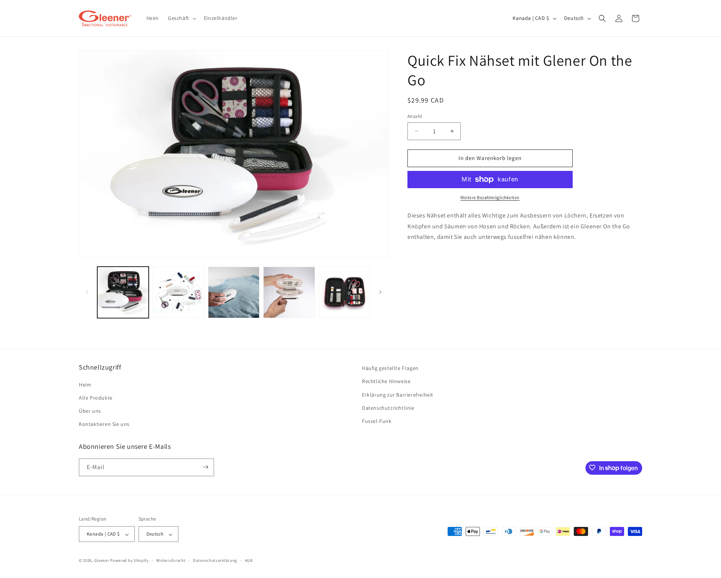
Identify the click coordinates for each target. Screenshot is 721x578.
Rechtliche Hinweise (386, 381)
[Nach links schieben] (87, 292)
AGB (249, 560)
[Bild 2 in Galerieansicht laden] (178, 292)
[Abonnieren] (205, 467)
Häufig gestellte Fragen (390, 368)
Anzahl (414, 116)
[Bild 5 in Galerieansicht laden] (344, 292)
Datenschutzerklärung (215, 560)
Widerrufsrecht (171, 560)
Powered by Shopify (129, 560)
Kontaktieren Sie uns (104, 424)
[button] (181, 18)
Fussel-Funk (377, 420)
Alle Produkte (96, 397)
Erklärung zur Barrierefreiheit (397, 394)
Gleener (101, 560)
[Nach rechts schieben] (380, 292)
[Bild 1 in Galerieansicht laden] (123, 292)
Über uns (90, 410)
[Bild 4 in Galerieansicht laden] (289, 292)
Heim (85, 384)
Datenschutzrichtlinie (388, 407)
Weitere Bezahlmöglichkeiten (490, 197)
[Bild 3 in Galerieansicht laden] (233, 292)
